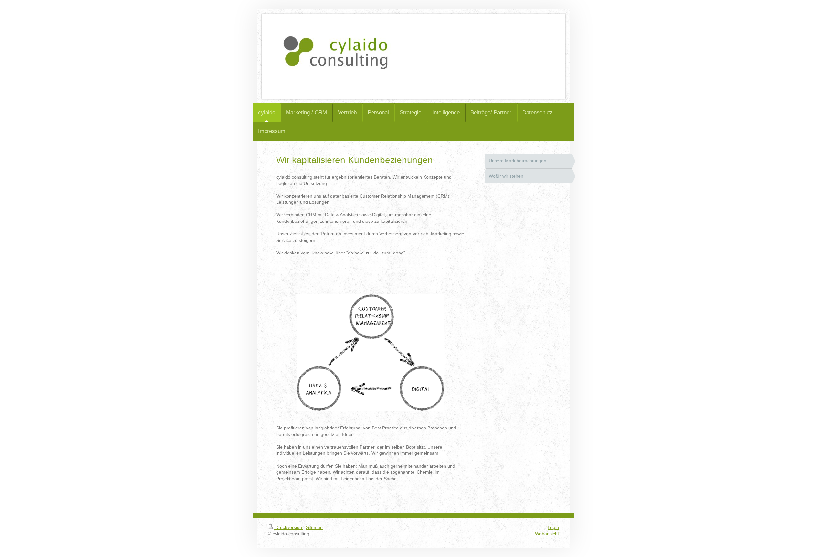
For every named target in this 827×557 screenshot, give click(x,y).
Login (553, 527)
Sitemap (314, 527)
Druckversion (288, 527)
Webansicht (547, 533)
